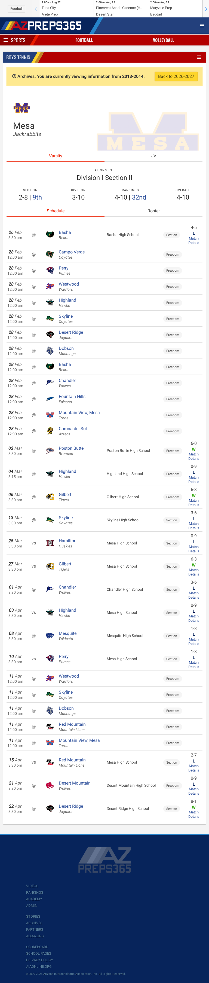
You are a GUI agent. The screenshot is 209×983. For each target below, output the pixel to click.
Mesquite (67, 636)
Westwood (69, 286)
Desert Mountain (75, 785)
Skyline (66, 319)
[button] (205, 8)
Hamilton (67, 543)
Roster (153, 210)
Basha (65, 235)
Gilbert (65, 497)
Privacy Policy (39, 960)
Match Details (193, 240)
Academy (34, 899)
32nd (139, 197)
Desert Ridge (71, 335)
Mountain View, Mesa (79, 415)
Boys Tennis (18, 57)
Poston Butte (71, 451)
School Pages (38, 953)
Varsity (55, 155)
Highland (67, 303)
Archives (34, 923)
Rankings (34, 892)
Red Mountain (72, 727)
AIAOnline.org (39, 966)
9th (37, 197)
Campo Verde (72, 254)
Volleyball (163, 40)
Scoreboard (37, 947)
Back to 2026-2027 (176, 76)
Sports (18, 40)
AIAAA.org (35, 936)
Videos (32, 886)
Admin (31, 906)
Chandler (67, 383)
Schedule (55, 210)
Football (16, 9)
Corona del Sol (73, 431)
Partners (34, 929)
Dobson (67, 351)
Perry (64, 270)
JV (153, 155)
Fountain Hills (72, 399)
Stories (33, 916)
